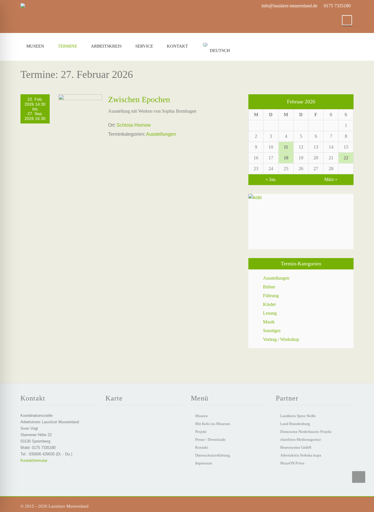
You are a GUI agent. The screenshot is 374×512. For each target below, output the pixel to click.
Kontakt (177, 46)
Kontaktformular (33, 460)
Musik (269, 321)
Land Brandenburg (295, 424)
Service (144, 46)
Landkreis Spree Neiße (298, 416)
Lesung (270, 313)
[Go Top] (358, 477)
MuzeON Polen (292, 463)
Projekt (201, 431)
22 (346, 157)
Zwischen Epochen (139, 99)
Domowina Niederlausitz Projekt (306, 431)
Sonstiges (271, 330)
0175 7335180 (337, 5)
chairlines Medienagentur (300, 439)
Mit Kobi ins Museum (212, 424)
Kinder (269, 304)
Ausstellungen (161, 134)
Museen (35, 46)
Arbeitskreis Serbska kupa (300, 455)
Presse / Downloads (210, 439)
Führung (271, 295)
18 (286, 157)
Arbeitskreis (106, 46)
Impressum (203, 463)
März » (330, 179)
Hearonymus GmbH (295, 447)
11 (286, 146)
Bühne (269, 286)
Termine (67, 46)
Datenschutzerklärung (212, 455)
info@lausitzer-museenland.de (289, 5)
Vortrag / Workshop (281, 339)
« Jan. (271, 179)
